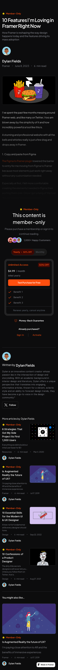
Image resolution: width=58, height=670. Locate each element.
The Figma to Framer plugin (17, 160)
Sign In (20, 335)
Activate (37, 335)
